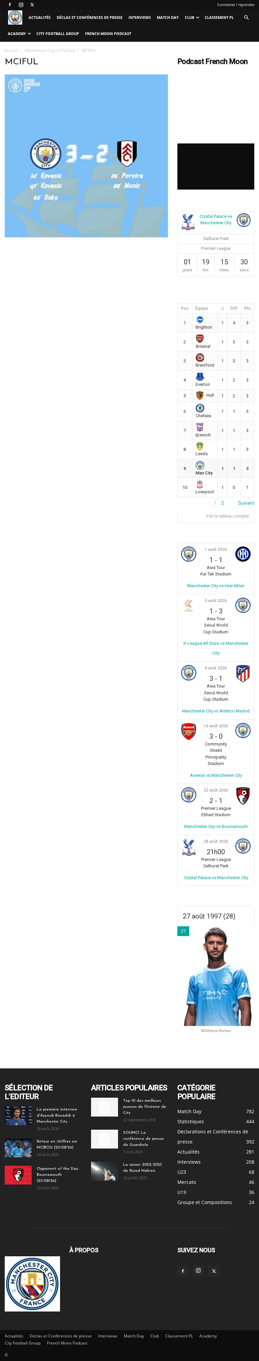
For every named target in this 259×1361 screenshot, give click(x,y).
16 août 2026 (216, 726)
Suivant (246, 503)
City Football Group (57, 33)
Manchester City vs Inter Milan (215, 585)
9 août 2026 (216, 668)
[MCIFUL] (86, 235)
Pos (185, 308)
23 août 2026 (216, 790)
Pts (247, 308)
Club (189, 17)
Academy (17, 33)
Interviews (139, 17)
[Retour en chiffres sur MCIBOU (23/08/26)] (18, 1147)
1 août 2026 (216, 549)
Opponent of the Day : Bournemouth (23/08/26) (58, 1175)
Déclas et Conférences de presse (89, 17)
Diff (233, 308)
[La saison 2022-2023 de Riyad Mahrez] (104, 1171)
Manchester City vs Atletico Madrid (216, 710)
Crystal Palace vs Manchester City (216, 877)
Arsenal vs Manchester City (216, 775)
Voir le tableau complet (227, 516)
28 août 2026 (216, 841)
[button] (246, 17)
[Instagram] (21, 4)
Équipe (201, 308)
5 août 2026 (216, 600)
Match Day (168, 17)
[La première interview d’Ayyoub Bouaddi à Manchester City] (18, 1115)
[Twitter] (32, 4)
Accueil (11, 50)
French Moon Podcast (108, 33)
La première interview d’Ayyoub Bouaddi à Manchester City (57, 1115)
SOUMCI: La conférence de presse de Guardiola (143, 1139)
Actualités (40, 17)
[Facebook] (10, 4)
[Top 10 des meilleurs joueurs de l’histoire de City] (104, 1107)
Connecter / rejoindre (235, 4)
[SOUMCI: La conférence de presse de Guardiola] (104, 1139)
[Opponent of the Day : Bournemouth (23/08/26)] (18, 1175)
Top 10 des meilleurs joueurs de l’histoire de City (144, 1107)
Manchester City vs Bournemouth (216, 826)
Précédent (188, 503)
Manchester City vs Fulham (50, 50)
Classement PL (219, 17)
